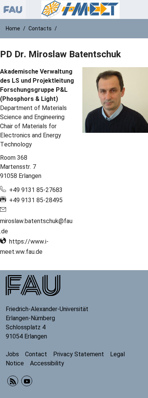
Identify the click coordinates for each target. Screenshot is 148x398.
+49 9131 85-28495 (36, 200)
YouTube (26, 381)
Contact (36, 354)
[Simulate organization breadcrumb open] (13, 9)
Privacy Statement (78, 354)
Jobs (12, 354)
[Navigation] (140, 9)
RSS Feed (12, 381)
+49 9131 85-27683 (36, 189)
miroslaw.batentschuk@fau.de (36, 225)
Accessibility (47, 363)
